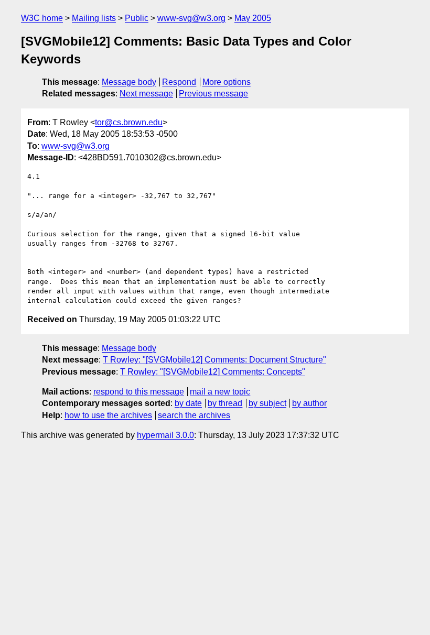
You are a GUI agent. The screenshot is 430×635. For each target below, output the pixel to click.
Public (136, 18)
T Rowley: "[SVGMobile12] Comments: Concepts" (212, 371)
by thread (225, 403)
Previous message (213, 93)
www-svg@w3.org (191, 18)
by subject (267, 403)
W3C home (42, 18)
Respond (179, 82)
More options (226, 82)
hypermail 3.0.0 (165, 435)
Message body (129, 82)
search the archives (194, 415)
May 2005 (252, 18)
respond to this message (138, 391)
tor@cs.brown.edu (129, 122)
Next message (146, 93)
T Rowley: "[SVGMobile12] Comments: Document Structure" (214, 359)
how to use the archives (108, 415)
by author (309, 403)
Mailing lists (94, 18)
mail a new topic (220, 391)
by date (188, 403)
